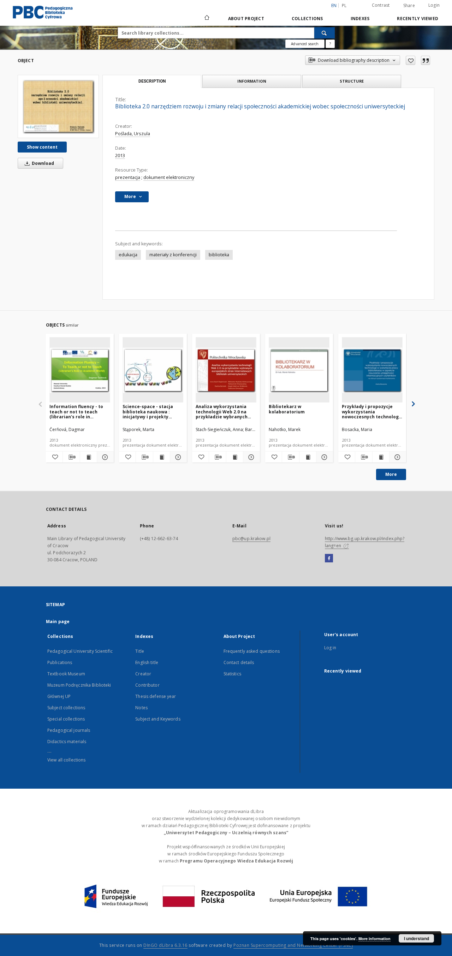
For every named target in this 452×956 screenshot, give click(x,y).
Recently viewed (417, 19)
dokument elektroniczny (168, 177)
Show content (42, 147)
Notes (141, 708)
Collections (307, 19)
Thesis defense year (155, 696)
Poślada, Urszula (132, 134)
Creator (143, 674)
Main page (58, 622)
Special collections (66, 719)
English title (146, 662)
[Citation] (425, 60)
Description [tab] (152, 81)
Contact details (239, 662)
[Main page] (206, 18)
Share (409, 5)
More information (374, 938)
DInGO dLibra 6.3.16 (165, 945)
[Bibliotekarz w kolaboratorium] (299, 370)
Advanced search (305, 43)
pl (344, 5)
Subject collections (66, 708)
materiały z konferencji (173, 255)
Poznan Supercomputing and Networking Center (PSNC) (293, 945)
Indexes (360, 19)
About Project (246, 19)
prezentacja (127, 177)
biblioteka (219, 255)
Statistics (232, 674)
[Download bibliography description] (71, 457)
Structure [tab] (352, 81)
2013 (120, 156)
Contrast (381, 5)
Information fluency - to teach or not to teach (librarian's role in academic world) (76, 411)
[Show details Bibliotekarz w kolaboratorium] (323, 457)
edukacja (128, 255)
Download (42, 163)
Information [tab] (251, 81)
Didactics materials (66, 742)
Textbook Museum (66, 674)
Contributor (147, 685)
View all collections (66, 760)
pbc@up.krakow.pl (251, 539)
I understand (416, 938)
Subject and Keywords (157, 719)
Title (139, 651)
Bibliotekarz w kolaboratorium (287, 409)
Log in (330, 648)
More (391, 474)
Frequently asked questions (252, 651)
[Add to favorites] (410, 60)
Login (434, 5)
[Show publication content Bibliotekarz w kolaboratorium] (307, 457)
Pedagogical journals (68, 730)
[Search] (324, 32)
